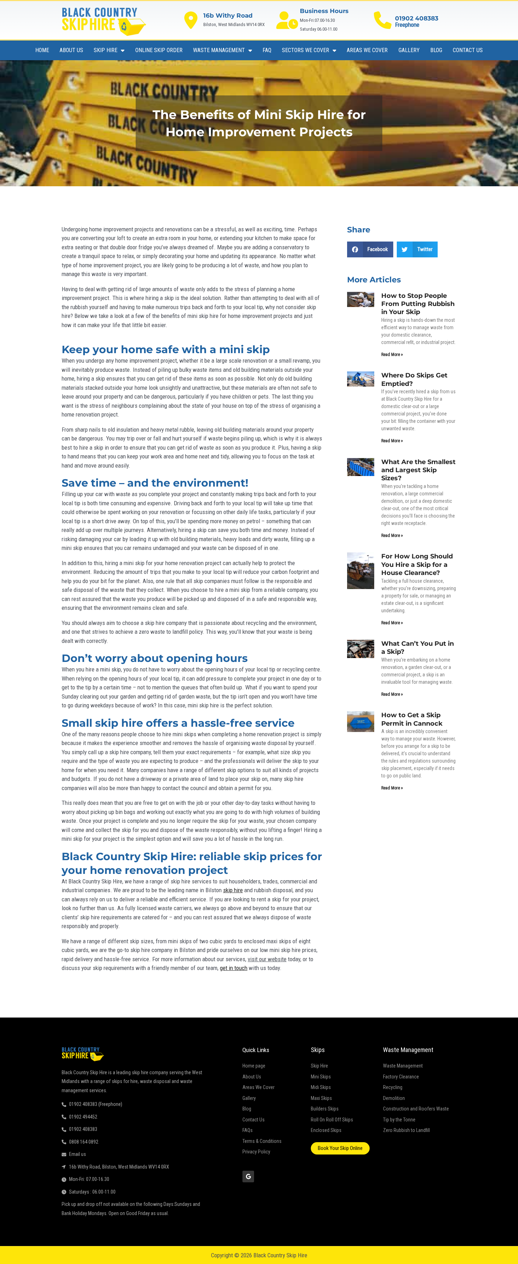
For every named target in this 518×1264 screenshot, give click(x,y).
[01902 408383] (382, 20)
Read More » (392, 354)
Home (42, 50)
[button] (370, 249)
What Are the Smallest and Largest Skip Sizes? (418, 470)
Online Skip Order (159, 50)
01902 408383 (416, 18)
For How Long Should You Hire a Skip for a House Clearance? (417, 564)
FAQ (267, 50)
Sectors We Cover (305, 50)
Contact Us (468, 50)
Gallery (409, 50)
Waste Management (219, 50)
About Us (71, 50)
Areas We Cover (367, 50)
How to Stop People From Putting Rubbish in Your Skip (418, 304)
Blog (436, 50)
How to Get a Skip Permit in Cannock (412, 719)
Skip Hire (105, 50)
